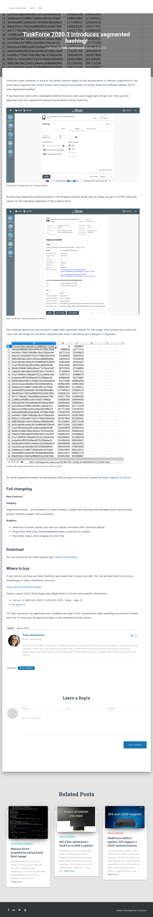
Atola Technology (17, 8)
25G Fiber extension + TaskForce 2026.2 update (76, 843)
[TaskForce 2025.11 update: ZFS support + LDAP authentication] (124, 816)
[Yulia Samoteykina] (14, 640)
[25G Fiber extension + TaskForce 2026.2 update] (76, 818)
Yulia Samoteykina (33, 635)
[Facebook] (132, 635)
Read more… (17, 881)
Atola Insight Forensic (22, 844)
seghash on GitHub (120, 477)
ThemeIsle (142, 910)
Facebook (8, 910)
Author (10, 628)
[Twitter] (136, 635)
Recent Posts (23, 628)
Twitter (19, 910)
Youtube (25, 910)
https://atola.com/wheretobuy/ (23, 587)
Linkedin (13, 910)
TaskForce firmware (66, 557)
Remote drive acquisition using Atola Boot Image (27, 852)
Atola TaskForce (26, 668)
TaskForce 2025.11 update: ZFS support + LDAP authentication (122, 841)
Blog (33, 8)
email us (20, 604)
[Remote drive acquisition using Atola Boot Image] (28, 822)
